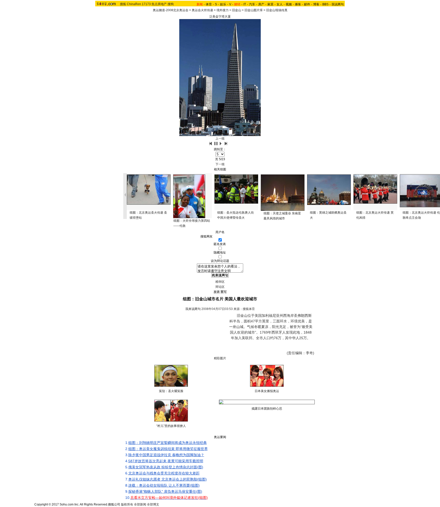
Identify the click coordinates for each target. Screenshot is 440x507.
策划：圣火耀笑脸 (171, 391)
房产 (261, 4)
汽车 (252, 4)
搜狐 (123, 4)
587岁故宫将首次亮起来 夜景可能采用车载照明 (165, 461)
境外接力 (222, 10)
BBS (325, 4)
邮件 (307, 4)
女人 (280, 4)
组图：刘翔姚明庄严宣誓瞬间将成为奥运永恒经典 (167, 443)
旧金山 (236, 10)
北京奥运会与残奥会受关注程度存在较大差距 (164, 473)
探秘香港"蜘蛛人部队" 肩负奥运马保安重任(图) (165, 491)
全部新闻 (140, 504)
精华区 (220, 282)
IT (244, 4)
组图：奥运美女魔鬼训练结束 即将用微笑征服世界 (168, 449)
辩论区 (220, 287)
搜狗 (171, 4)
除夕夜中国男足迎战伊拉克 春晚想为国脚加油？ (166, 455)
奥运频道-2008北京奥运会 (170, 10)
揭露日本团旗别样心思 (267, 408)
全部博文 (153, 504)
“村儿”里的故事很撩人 (171, 426)
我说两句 (338, 4)
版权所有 (127, 504)
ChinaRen (134, 4)
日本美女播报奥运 (267, 391)
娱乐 (223, 4)
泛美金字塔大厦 (220, 16)
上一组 (220, 138)
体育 (209, 4)
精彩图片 (220, 358)
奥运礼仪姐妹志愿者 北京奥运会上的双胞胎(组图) (167, 479)
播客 (298, 4)
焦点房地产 (159, 4)
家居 (270, 4)
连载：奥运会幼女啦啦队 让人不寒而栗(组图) (164, 485)
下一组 (220, 164)
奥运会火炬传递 (202, 10)
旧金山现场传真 (276, 10)
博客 (316, 4)
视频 (289, 4)
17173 (146, 4)
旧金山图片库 (253, 10)
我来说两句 (193, 309)
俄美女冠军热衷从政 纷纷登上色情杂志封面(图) (165, 467)
